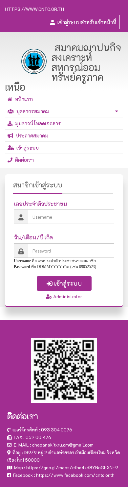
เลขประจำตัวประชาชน (40, 203)
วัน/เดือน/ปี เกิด (33, 237)
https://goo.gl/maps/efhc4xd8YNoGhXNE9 (72, 467)
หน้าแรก (22, 99)
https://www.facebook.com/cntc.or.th (75, 475)
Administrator (67, 296)
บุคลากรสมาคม (31, 111)
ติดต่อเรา (23, 160)
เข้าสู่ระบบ (26, 147)
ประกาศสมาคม (30, 135)
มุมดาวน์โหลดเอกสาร (36, 123)
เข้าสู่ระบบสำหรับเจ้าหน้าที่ (85, 22)
